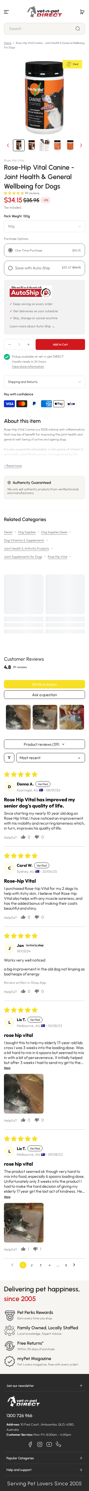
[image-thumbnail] (19, 145)
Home (7, 43)
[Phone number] (59, 1444)
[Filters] (9, 757)
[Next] (81, 145)
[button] (82, 12)
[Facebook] (30, 1444)
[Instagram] (40, 1444)
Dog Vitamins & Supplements (24, 540)
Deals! (8, 532)
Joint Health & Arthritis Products (26, 548)
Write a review (44, 684)
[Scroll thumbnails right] (79, 717)
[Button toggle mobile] (7, 12)
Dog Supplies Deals (54, 532)
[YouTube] (49, 1444)
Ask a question (44, 694)
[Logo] (44, 12)
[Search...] (78, 28)
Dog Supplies (27, 532)
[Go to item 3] (71, 717)
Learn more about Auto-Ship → (32, 326)
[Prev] (8, 145)
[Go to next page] (75, 1265)
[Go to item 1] (18, 717)
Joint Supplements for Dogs (23, 557)
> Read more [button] (13, 465)
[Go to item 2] (45, 717)
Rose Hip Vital (57, 557)
